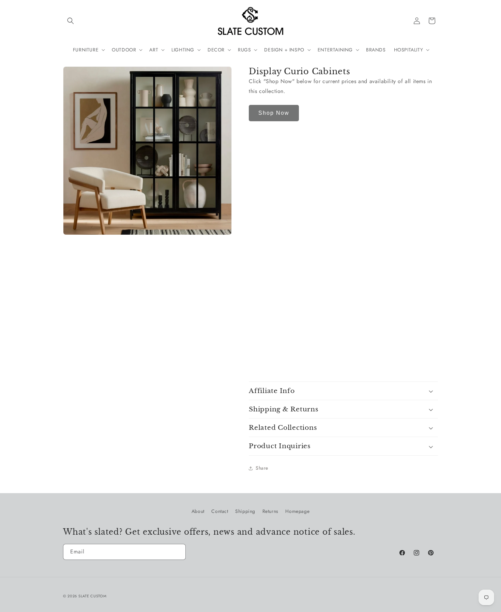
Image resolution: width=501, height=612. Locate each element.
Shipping (245, 511)
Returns (270, 511)
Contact (219, 511)
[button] (70, 20)
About (198, 511)
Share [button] (262, 468)
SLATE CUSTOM (92, 596)
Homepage (297, 511)
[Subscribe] (177, 552)
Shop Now (273, 113)
